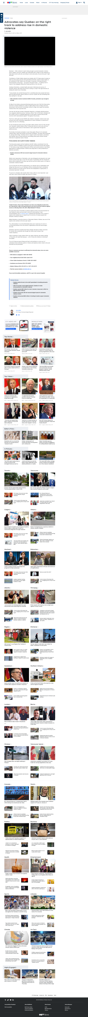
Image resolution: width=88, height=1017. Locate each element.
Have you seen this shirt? (45, 572)
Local (26, 2)
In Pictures (44, 2)
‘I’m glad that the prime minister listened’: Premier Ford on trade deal (28, 397)
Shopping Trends (64, 2)
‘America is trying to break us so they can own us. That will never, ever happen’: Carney (29, 421)
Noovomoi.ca (67, 1008)
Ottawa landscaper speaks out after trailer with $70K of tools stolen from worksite (47, 540)
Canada (32, 2)
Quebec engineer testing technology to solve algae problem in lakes (19, 580)
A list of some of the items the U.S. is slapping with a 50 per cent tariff (29, 350)
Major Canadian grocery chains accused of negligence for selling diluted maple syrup (47, 442)
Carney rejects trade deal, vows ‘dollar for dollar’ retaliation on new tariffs (47, 619)
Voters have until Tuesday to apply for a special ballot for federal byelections (15, 838)
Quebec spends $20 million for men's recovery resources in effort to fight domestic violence (30, 290)
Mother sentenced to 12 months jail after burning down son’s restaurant (30, 442)
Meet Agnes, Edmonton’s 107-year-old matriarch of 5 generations (43, 567)
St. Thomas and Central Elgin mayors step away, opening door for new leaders (21, 735)
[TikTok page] (8, 1000)
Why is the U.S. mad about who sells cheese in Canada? (12, 980)
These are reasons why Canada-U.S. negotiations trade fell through (11, 397)
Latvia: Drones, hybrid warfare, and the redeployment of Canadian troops (47, 815)
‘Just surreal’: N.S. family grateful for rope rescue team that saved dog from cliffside (15, 605)
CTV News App (35, 995)
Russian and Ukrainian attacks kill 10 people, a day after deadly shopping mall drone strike (47, 808)
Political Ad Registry (29, 1010)
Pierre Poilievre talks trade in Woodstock (14, 721)
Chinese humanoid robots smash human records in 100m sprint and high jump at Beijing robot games (42, 947)
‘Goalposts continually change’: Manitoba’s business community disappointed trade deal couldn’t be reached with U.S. (47, 612)
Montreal (6, 18)
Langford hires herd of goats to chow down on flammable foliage (47, 767)
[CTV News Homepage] (12, 2)
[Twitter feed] (5, 1000)
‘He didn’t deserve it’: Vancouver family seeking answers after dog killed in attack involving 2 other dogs (46, 981)
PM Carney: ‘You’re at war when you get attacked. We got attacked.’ (12, 350)
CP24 (46, 1006)
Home (21, 2)
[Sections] (4, 2)
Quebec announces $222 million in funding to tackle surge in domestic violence (31, 296)
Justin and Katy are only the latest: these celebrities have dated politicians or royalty (29, 462)
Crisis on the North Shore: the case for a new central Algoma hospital (42, 684)
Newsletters (50, 995)
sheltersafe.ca (27, 269)
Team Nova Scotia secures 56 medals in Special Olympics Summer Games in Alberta (20, 619)
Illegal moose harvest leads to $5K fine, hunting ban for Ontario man (47, 689)
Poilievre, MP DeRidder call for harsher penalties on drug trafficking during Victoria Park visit (47, 651)
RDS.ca (66, 1010)
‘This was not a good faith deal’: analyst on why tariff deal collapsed (11, 421)
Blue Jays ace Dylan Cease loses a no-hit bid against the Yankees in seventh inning (16, 911)
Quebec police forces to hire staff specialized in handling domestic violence (30, 283)
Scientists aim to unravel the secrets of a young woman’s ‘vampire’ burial (11, 442)
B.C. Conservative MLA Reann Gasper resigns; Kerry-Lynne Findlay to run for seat (42, 488)
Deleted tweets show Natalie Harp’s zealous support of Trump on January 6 (42, 802)
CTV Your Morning (53, 2)
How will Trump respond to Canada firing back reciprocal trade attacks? (47, 421)
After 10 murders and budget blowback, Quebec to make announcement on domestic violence (27, 286)
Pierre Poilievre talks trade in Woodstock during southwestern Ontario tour (21, 728)
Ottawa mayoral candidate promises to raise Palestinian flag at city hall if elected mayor (47, 533)
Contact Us (41, 995)
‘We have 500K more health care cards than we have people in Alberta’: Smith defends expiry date (46, 368)
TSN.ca (46, 1010)
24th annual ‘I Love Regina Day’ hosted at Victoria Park (15, 644)
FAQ (46, 995)
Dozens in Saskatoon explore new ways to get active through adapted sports (21, 689)
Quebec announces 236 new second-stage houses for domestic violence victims (29, 293)
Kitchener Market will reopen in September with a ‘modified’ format (47, 658)
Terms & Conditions (29, 1008)
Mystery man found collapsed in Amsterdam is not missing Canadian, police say (29, 368)
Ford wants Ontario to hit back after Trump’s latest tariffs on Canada (12, 368)
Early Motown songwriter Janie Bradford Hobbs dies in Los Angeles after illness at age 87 (42, 875)
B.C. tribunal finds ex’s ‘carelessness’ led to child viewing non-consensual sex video (46, 495)
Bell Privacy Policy (28, 1006)
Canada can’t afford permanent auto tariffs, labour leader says (21, 767)
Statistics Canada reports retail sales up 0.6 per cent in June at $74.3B (42, 838)
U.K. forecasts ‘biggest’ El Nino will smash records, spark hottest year (16, 946)
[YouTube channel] (10, 1000)
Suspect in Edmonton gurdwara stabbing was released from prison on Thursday (28, 981)
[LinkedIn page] (13, 1000)
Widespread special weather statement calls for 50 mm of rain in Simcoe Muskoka (47, 736)
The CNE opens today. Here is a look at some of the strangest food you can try (12, 462)
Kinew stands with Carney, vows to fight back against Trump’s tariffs (42, 605)
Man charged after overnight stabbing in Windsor (14, 762)
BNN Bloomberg (48, 1008)
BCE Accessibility (8, 1006)
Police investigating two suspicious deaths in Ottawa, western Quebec (42, 527)
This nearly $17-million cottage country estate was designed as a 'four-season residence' (47, 462)
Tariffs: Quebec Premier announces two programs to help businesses (14, 567)
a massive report (24, 213)
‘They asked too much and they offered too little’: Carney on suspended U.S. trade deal (47, 397)
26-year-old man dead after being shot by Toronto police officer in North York (15, 488)
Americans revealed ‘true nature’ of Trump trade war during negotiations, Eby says (46, 350)
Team (55, 995)
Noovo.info (67, 1006)
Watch (37, 2)
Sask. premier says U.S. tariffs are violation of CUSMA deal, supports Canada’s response (20, 650)
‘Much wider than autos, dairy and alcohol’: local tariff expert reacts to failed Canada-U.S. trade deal (42, 723)
